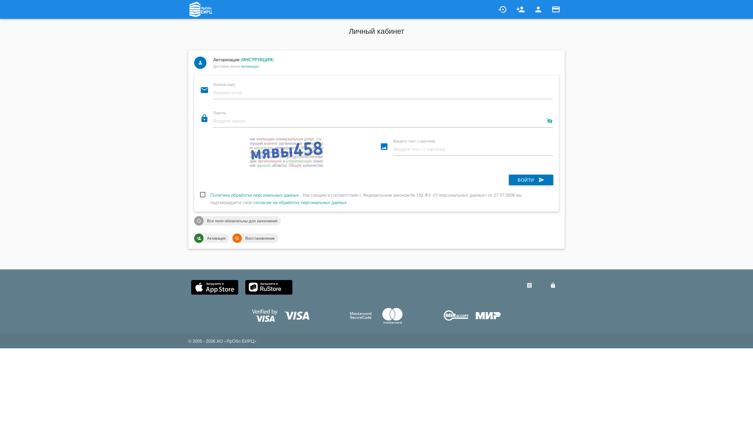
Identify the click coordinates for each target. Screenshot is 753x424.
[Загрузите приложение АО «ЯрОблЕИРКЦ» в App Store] (214, 287)
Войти (531, 180)
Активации (250, 66)
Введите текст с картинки (414, 140)
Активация (211, 238)
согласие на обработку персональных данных (300, 202)
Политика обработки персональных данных (255, 195)
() (257, 59)
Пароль (219, 112)
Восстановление (255, 238)
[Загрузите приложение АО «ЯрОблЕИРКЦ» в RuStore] (268, 287)
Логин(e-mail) (224, 84)
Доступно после (236, 66)
